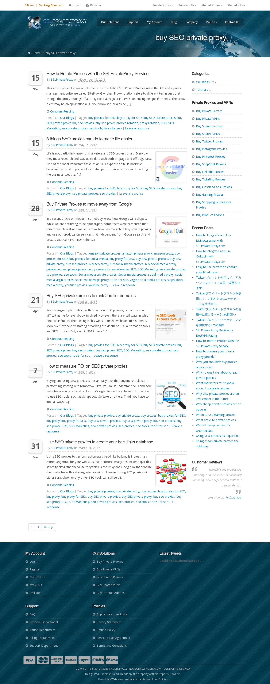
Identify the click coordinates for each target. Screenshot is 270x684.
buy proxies (149, 415)
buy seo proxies (83, 123)
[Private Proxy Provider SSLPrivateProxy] (59, 23)
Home (36, 53)
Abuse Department (42, 630)
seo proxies (108, 193)
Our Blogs (203, 82)
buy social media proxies (126, 264)
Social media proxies (132, 274)
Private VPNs (187, 5)
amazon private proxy (137, 253)
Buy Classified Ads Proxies (214, 187)
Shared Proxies (211, 5)
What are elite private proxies (216, 420)
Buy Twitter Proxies (209, 141)
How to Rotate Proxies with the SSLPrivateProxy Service (97, 73)
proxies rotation (127, 123)
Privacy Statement (109, 622)
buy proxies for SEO (101, 118)
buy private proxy (127, 415)
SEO (164, 123)
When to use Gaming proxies (215, 415)
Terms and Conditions (112, 645)
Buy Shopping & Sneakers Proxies (213, 204)
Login (76, 5)
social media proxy (161, 274)
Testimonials (234, 497)
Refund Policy (106, 630)
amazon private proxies (104, 253)
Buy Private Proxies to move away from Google (89, 203)
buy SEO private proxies (159, 118)
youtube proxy (98, 285)
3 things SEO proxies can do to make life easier (89, 138)
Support (133, 22)
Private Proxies (162, 5)
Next (47, 527)
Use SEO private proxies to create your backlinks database (99, 441)
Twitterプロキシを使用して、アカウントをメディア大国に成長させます (218, 282)
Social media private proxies (97, 274)
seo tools (95, 128)
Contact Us (232, 22)
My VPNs (36, 585)
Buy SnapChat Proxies (211, 164)
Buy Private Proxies (209, 111)
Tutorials (202, 90)
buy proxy (53, 421)
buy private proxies (101, 415)
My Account (154, 22)
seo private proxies (75, 128)
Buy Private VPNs (208, 118)
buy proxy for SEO (129, 118)
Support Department (44, 645)
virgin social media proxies (148, 280)
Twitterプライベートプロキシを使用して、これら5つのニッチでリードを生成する (218, 298)
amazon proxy (163, 253)
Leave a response (137, 128)
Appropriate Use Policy (112, 614)
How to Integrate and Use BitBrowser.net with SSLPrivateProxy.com (213, 240)
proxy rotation (149, 123)
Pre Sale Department (44, 622)
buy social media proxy (160, 264)
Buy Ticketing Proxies (210, 179)
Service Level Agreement (113, 638)
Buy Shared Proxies (209, 126)
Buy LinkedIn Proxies (210, 172)
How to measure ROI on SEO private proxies (86, 366)
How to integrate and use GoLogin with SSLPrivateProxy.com (213, 256)
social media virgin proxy (92, 280)
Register (95, 5)
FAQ (32, 614)
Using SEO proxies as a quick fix (217, 436)
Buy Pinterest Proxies (210, 156)
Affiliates (35, 593)
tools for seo (113, 128)
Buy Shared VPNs (208, 134)
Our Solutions (110, 22)
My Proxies (37, 577)
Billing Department (42, 638)
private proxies (56, 269)
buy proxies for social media (88, 259)
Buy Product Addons (210, 215)
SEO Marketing (148, 269)
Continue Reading (61, 111)
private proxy (77, 269)
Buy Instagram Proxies (211, 149)
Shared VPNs (236, 5)
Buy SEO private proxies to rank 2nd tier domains (91, 295)
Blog (174, 22)
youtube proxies (76, 285)
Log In (34, 561)
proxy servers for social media (108, 269)
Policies (211, 22)
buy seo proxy (105, 123)
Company (191, 22)
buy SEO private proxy (137, 421)
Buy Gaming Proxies (210, 194)
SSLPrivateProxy (62, 79)
